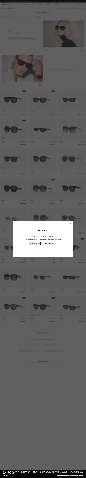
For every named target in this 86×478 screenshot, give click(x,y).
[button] (71, 223)
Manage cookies (6, 475)
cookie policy (5, 473)
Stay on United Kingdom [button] (48, 243)
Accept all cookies (77, 475)
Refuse (63, 475)
